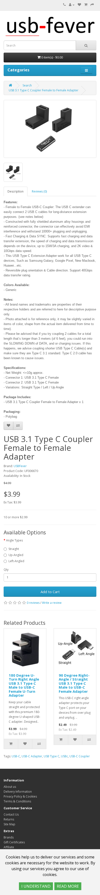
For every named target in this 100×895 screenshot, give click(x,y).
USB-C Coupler (79, 756)
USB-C (16, 756)
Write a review (51, 603)
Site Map (9, 824)
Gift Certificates (14, 842)
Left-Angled (16, 561)
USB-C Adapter (32, 756)
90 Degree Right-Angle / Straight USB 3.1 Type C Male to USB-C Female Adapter (74, 683)
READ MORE (68, 886)
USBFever (20, 466)
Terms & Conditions (17, 801)
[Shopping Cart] (85, 5)
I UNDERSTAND (35, 886)
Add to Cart (50, 591)
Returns (9, 819)
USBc (64, 756)
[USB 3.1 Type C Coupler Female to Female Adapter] (50, 129)
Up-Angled (15, 555)
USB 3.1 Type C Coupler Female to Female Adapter (43, 90)
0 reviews (33, 603)
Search (27, 85)
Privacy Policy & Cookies (20, 796)
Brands (9, 837)
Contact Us (11, 814)
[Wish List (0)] (79, 5)
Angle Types (14, 540)
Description (16, 191)
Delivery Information (18, 791)
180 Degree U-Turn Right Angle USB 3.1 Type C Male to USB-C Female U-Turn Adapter (24, 685)
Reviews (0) (39, 191)
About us (10, 787)
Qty (6, 570)
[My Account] (72, 5)
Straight (13, 549)
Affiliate (9, 847)
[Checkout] (92, 5)
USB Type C (51, 756)
